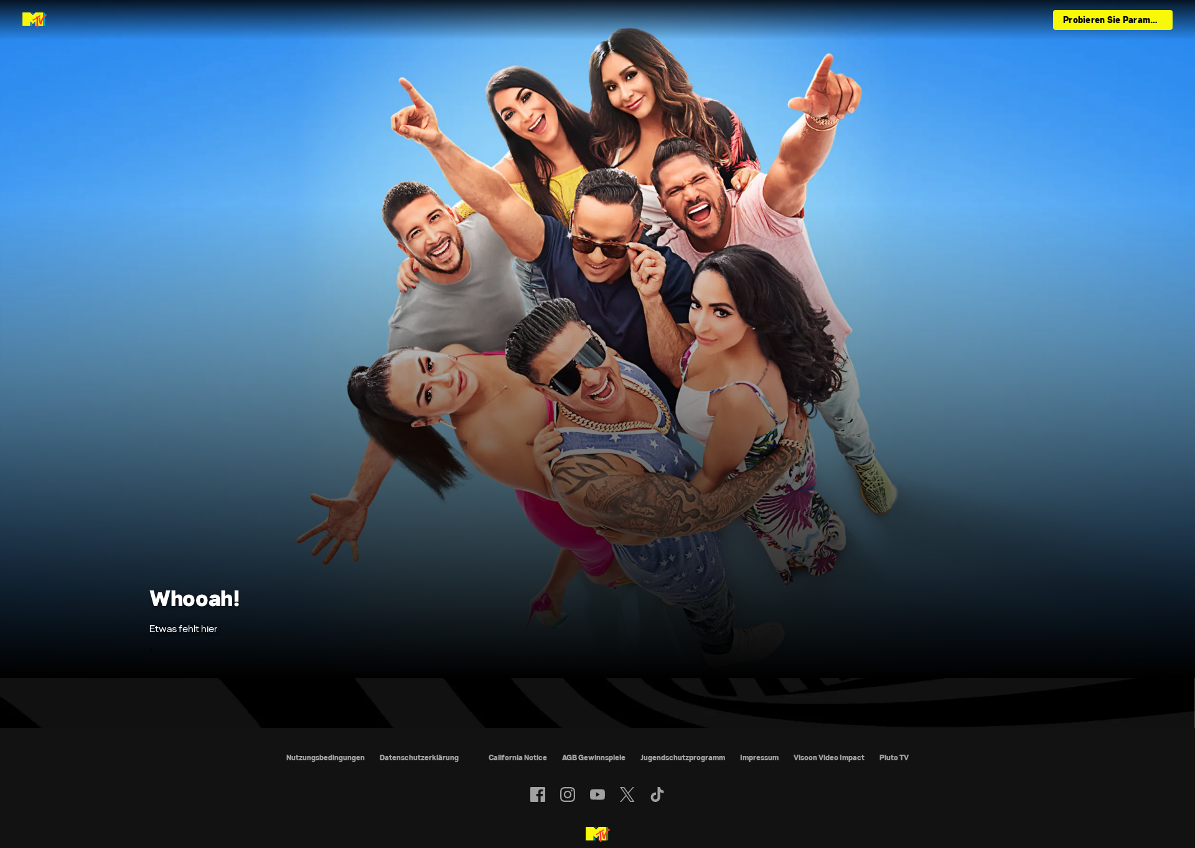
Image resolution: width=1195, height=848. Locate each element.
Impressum (759, 757)
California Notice (518, 757)
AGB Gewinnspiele (594, 757)
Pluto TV (894, 757)
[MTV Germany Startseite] (34, 19)
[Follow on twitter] (627, 794)
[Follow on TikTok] (657, 794)
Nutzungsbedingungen (325, 757)
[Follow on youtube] (597, 794)
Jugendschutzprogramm (682, 757)
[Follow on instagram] (567, 794)
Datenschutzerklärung (419, 757)
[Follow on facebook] (537, 794)
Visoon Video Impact (829, 757)
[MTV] (598, 835)
